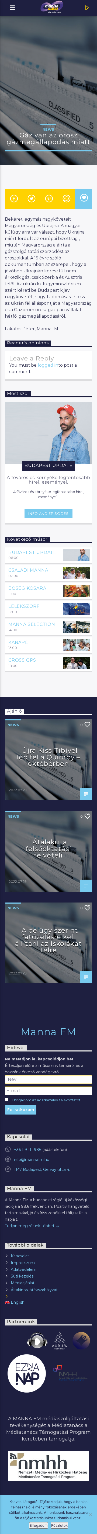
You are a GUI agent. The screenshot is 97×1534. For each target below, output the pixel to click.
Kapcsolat (20, 1256)
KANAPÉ (18, 642)
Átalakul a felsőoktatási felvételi (48, 848)
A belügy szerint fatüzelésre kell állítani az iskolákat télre (48, 940)
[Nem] (90, 1514)
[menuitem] (48, 1302)
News (48, 129)
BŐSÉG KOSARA (27, 588)
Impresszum (23, 1262)
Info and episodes (48, 513)
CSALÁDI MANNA (28, 570)
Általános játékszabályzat (34, 1289)
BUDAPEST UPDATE (32, 552)
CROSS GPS (22, 660)
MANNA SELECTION (31, 624)
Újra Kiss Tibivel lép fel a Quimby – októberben (48, 757)
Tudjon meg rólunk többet (30, 1225)
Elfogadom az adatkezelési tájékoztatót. (46, 1100)
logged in (48, 365)
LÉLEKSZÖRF (24, 606)
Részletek (59, 1525)
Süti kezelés (22, 1276)
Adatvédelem (23, 1269)
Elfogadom (38, 1525)
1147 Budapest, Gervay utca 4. (42, 1169)
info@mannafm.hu (31, 1159)
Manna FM (49, 1032)
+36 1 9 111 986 (27, 1149)
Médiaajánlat (22, 1282)
